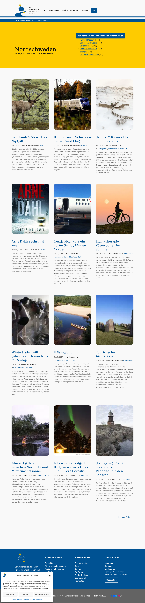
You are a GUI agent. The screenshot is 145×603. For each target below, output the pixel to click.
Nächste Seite (125, 517)
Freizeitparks (128, 360)
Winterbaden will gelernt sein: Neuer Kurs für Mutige (30, 356)
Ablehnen (26, 594)
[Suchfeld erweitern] (94, 10)
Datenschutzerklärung (29, 599)
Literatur (43, 250)
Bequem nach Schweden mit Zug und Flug (72, 139)
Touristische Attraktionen (106, 354)
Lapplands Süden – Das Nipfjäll (29, 139)
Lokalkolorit (85, 46)
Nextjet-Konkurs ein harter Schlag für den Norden (70, 245)
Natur (41, 145)
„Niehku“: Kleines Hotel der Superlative (114, 139)
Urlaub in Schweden (89, 55)
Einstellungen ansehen (42, 594)
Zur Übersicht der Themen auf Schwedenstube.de (100, 36)
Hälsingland (63, 352)
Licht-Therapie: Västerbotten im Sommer (108, 245)
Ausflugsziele (102, 149)
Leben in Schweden (88, 43)
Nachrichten (68, 257)
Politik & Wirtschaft (88, 49)
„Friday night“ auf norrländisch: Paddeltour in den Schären (109, 469)
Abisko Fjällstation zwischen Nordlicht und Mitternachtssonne (30, 467)
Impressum (39, 599)
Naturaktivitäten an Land (22, 368)
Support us (111, 580)
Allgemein (59, 257)
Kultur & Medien (87, 40)
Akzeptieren (10, 594)
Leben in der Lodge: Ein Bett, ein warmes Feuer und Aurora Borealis (71, 467)
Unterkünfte (112, 149)
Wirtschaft (77, 257)
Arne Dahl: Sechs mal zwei (28, 243)
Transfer (83, 52)
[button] (50, 576)
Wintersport (122, 149)
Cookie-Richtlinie (17, 599)
